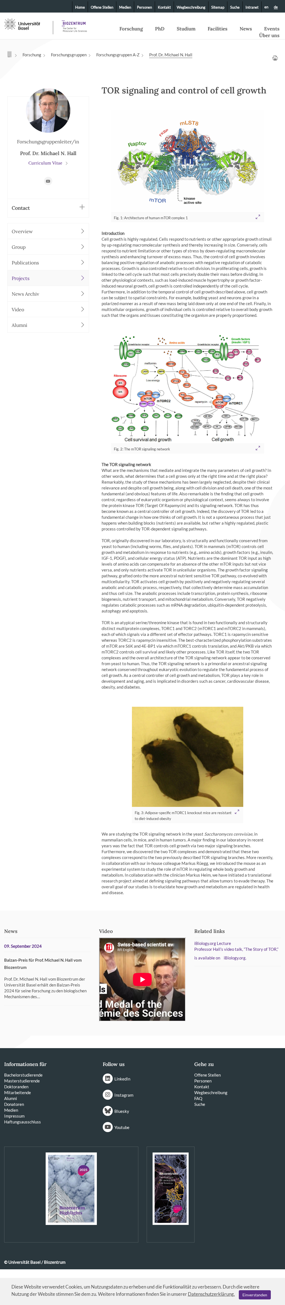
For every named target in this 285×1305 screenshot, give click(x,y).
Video (18, 310)
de (276, 7)
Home (80, 7)
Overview (22, 231)
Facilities (217, 29)
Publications (25, 263)
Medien (125, 7)
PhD (159, 29)
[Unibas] (28, 23)
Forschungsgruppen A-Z (117, 54)
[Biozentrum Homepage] (72, 24)
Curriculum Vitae (45, 163)
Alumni (19, 325)
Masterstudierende (22, 1080)
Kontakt (164, 7)
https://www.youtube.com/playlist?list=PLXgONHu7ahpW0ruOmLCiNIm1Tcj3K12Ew (48, 181)
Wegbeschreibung (191, 7)
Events (271, 29)
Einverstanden (254, 1294)
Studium (186, 29)
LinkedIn (122, 1078)
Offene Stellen (102, 7)
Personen (144, 7)
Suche (235, 7)
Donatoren (14, 1104)
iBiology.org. (235, 957)
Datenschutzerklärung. (211, 1294)
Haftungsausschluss (22, 1121)
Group (19, 247)
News (246, 29)
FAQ (198, 1098)
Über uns (269, 35)
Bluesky (121, 1111)
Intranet (252, 7)
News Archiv (25, 294)
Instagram (123, 1094)
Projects (21, 278)
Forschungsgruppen (69, 54)
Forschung (131, 29)
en (266, 7)
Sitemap (217, 7)
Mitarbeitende (17, 1092)
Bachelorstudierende (23, 1074)
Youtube (121, 1127)
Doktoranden (16, 1086)
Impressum (14, 1115)
